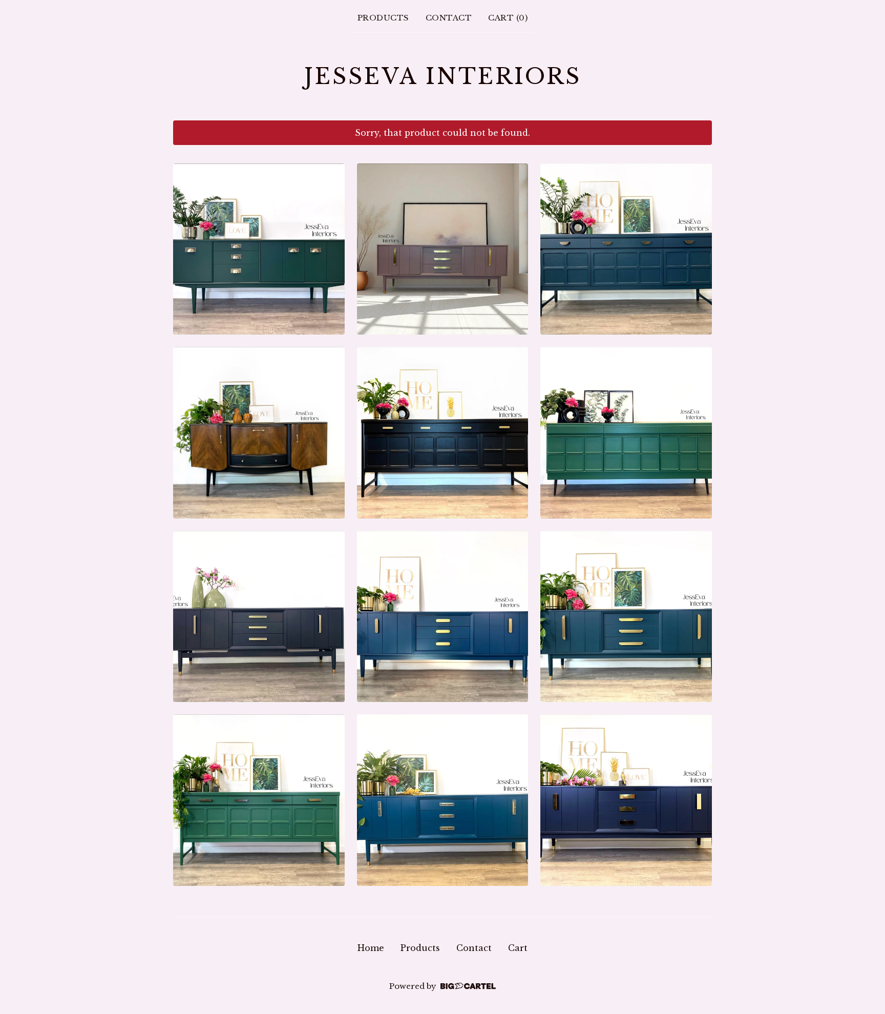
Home (370, 948)
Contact (449, 18)
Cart (518, 948)
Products (383, 18)
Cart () (508, 18)
